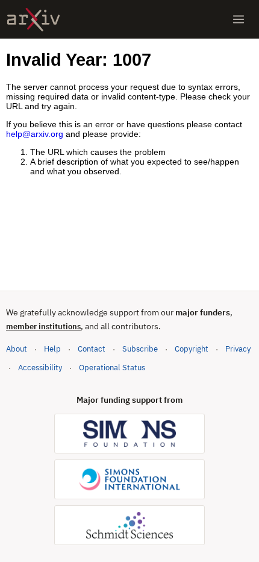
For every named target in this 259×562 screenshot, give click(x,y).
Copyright (191, 349)
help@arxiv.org (34, 134)
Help (52, 349)
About (16, 349)
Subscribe (140, 349)
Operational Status (112, 367)
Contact (91, 349)
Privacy (238, 349)
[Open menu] (238, 19)
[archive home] (33, 19)
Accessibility (40, 367)
